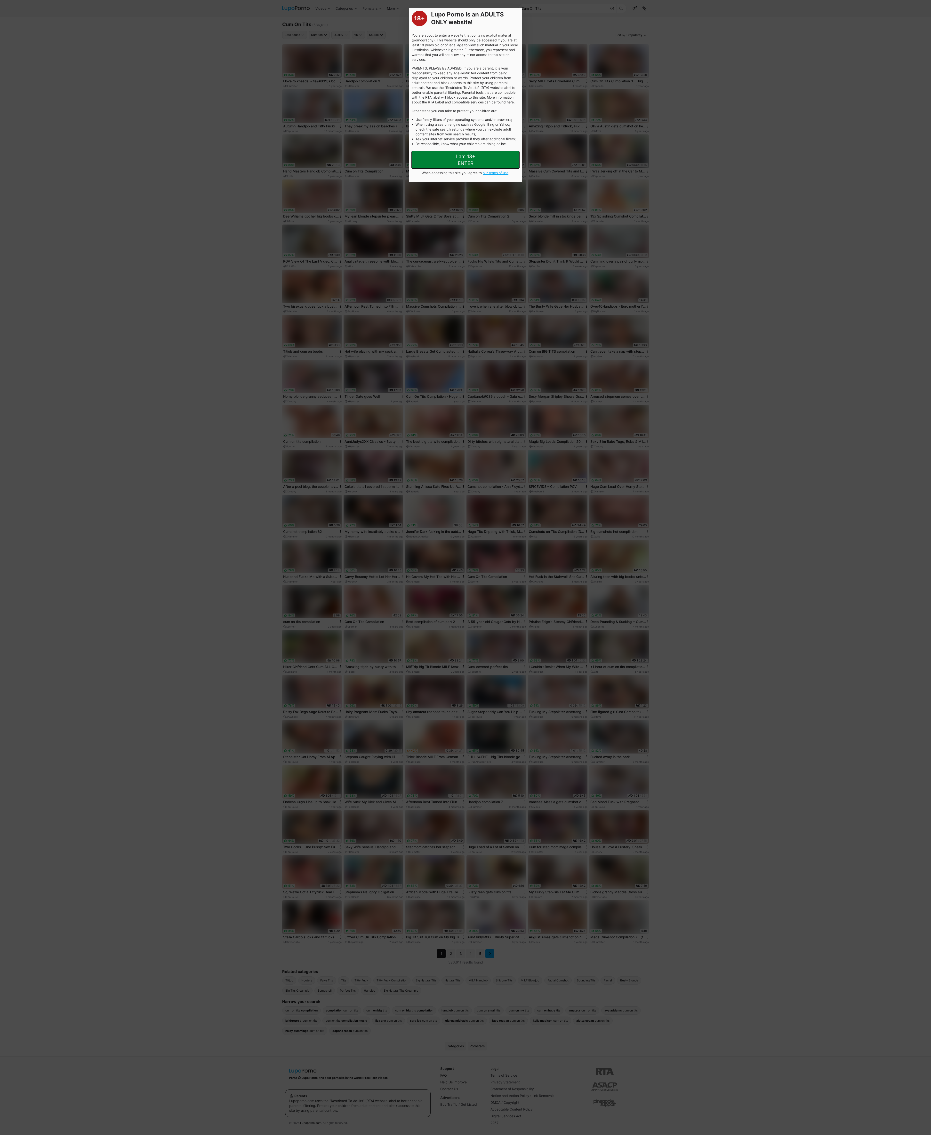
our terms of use (495, 173)
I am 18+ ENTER (465, 160)
